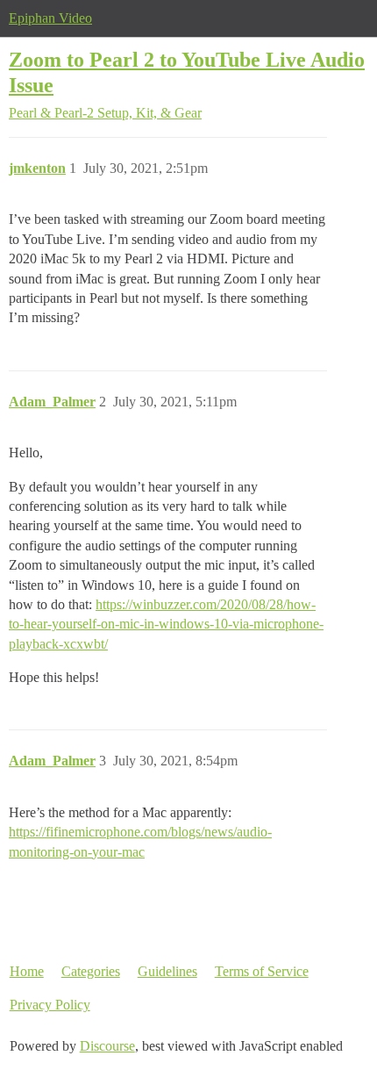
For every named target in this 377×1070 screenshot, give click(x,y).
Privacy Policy (50, 1004)
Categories (90, 971)
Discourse (107, 1045)
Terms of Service (262, 971)
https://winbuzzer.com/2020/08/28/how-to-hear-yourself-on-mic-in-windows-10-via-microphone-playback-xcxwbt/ (166, 624)
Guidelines (167, 971)
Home (27, 971)
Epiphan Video (50, 18)
